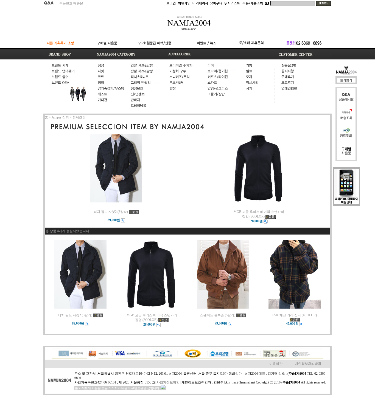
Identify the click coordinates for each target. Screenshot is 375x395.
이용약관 (275, 364)
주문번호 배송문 (71, 3)
